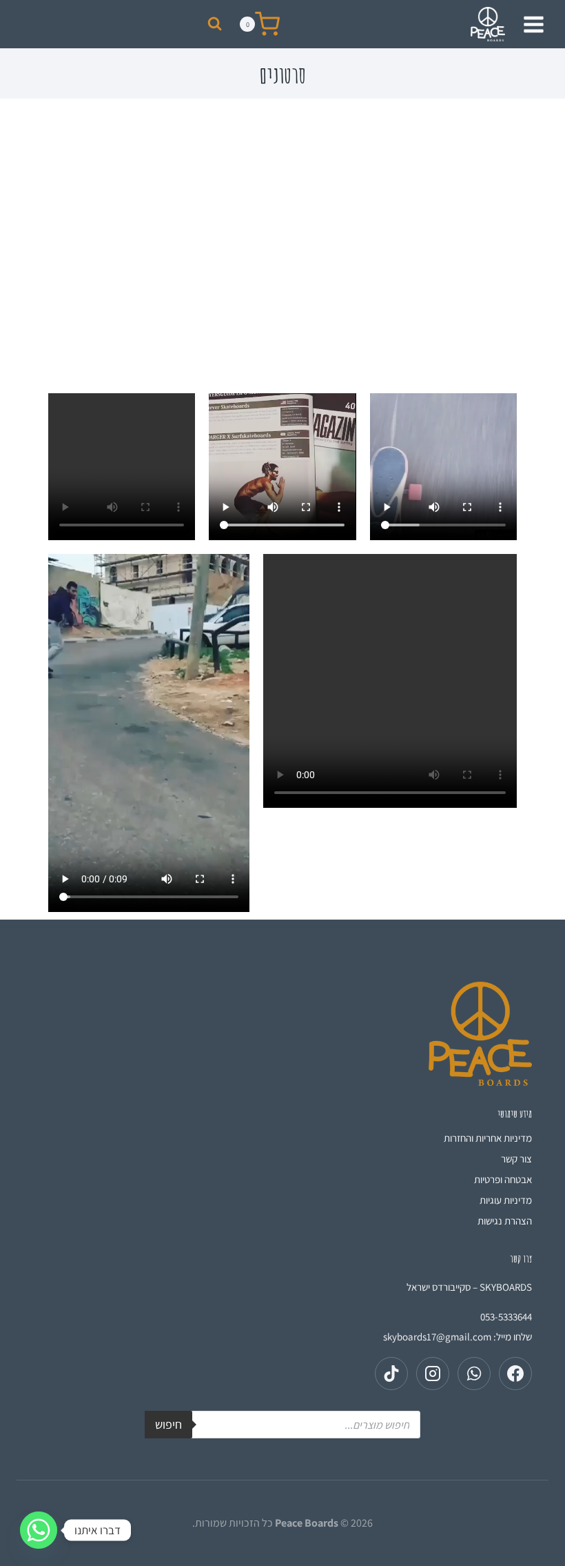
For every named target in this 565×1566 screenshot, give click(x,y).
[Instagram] (432, 1373)
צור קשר (516, 1158)
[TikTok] (391, 1373)
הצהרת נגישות (504, 1220)
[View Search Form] (214, 24)
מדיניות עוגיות (506, 1200)
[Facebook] (515, 1373)
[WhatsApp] (474, 1373)
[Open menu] (535, 24)
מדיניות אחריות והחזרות (488, 1137)
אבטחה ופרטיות (503, 1179)
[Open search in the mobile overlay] (282, 1424)
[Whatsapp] (38, 1530)
